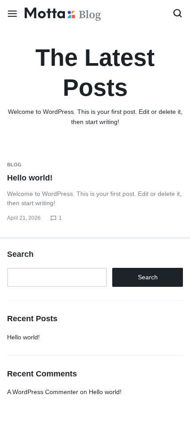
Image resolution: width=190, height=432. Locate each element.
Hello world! (30, 177)
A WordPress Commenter (42, 391)
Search (20, 254)
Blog (14, 164)
